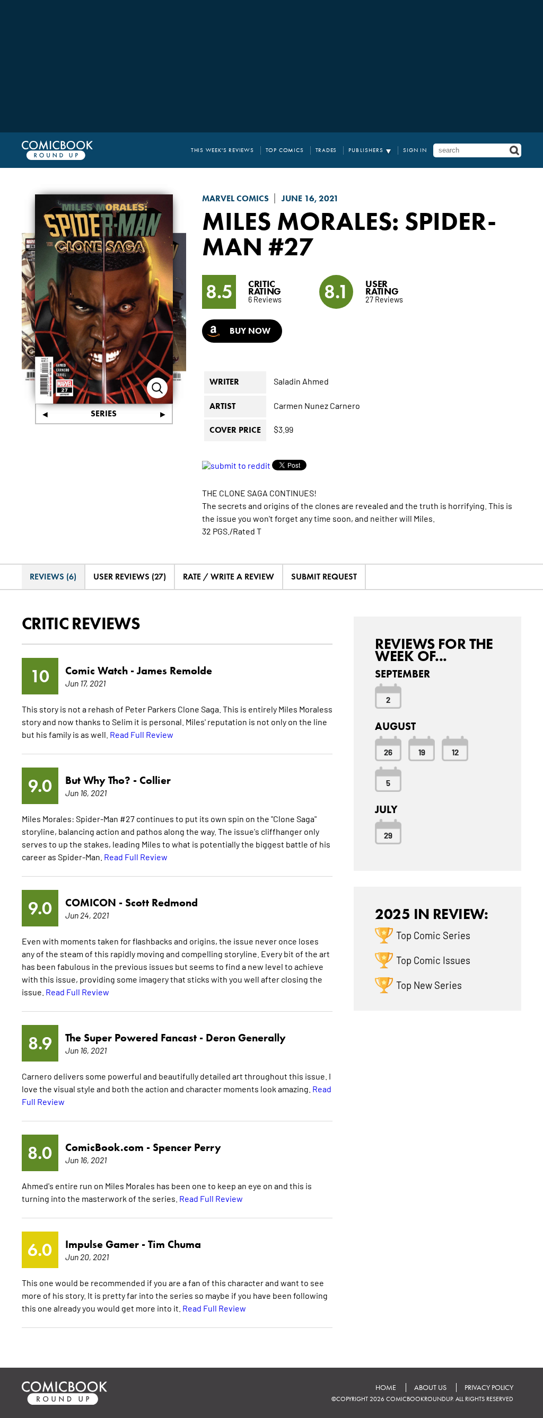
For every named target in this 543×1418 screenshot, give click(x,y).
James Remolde (174, 670)
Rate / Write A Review (228, 577)
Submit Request (324, 577)
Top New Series (429, 984)
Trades (326, 150)
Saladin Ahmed (301, 381)
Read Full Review (141, 734)
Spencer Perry (187, 1147)
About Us (430, 1387)
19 (421, 751)
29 (388, 835)
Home (385, 1387)
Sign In (415, 150)
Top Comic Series (433, 935)
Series (104, 413)
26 (388, 751)
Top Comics (285, 150)
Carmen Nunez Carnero (317, 405)
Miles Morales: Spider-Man (349, 234)
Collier (155, 780)
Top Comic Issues (433, 959)
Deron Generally (246, 1037)
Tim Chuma (174, 1244)
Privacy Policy (489, 1387)
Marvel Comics (235, 198)
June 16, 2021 (310, 198)
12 (455, 751)
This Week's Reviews (222, 150)
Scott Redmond (161, 902)
